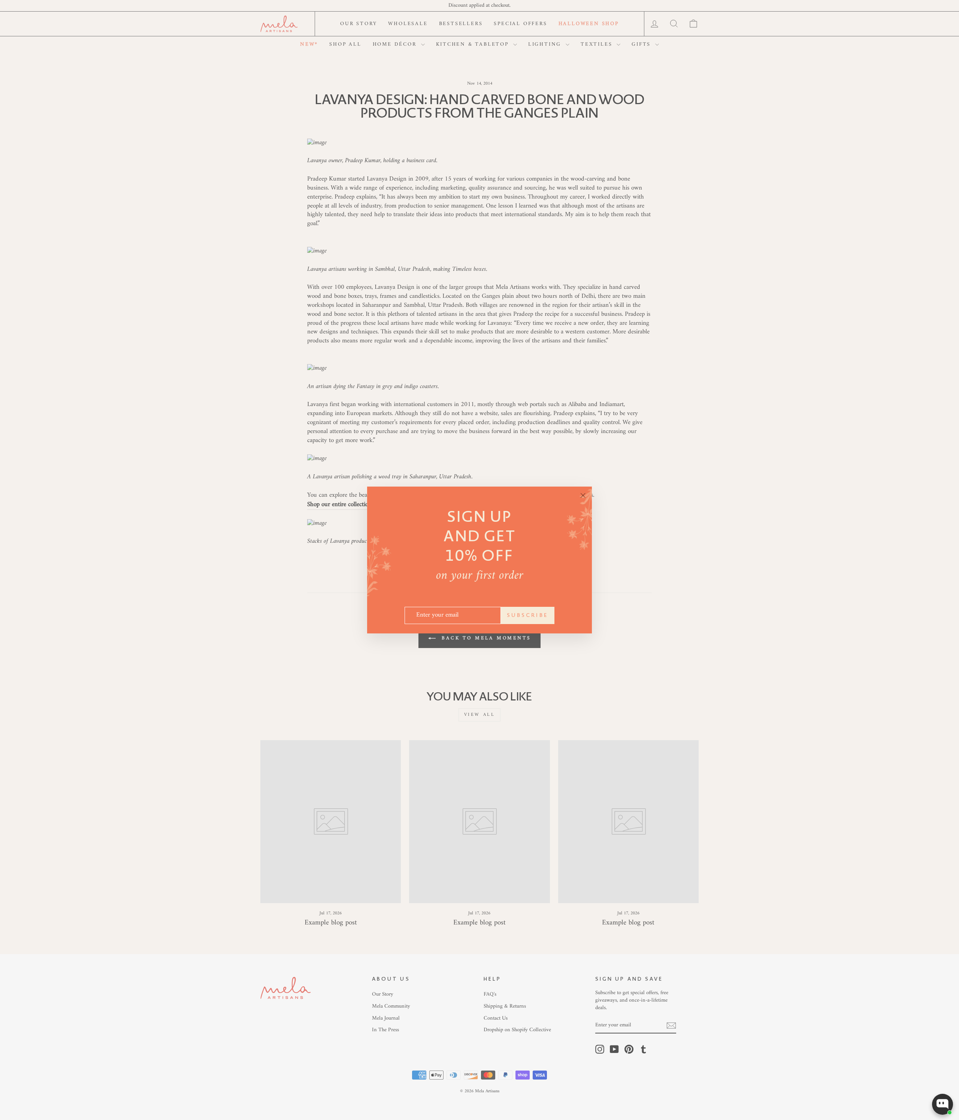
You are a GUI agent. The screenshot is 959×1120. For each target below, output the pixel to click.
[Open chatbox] (942, 1104)
